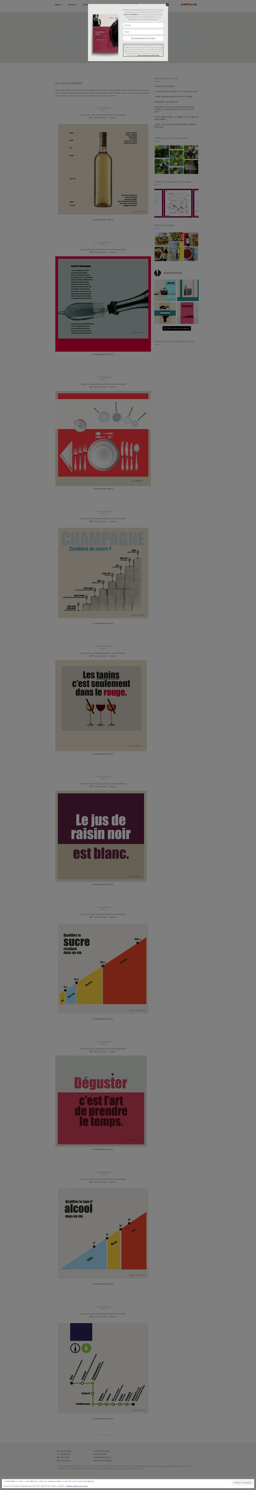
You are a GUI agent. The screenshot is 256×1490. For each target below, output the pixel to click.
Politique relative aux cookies (77, 1486)
